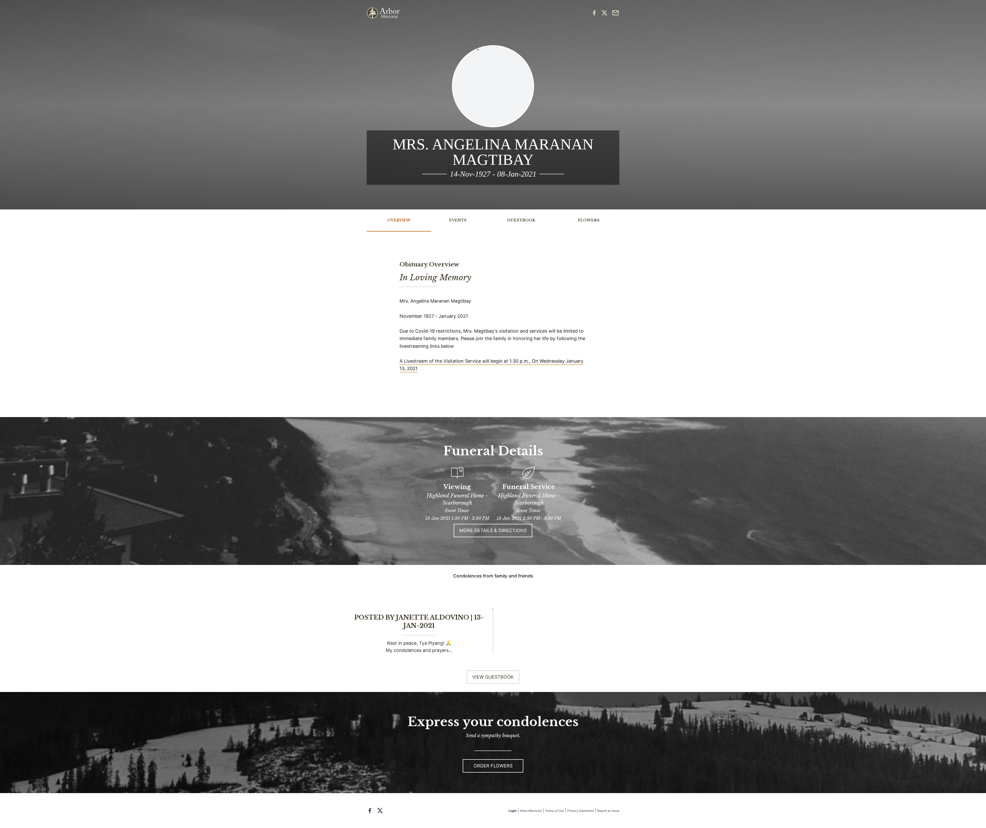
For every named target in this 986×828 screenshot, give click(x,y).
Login (512, 811)
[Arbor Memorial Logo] (383, 13)
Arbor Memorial (531, 811)
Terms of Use (554, 811)
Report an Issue (608, 811)
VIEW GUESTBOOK (493, 677)
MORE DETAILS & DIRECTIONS (493, 530)
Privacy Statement (580, 811)
